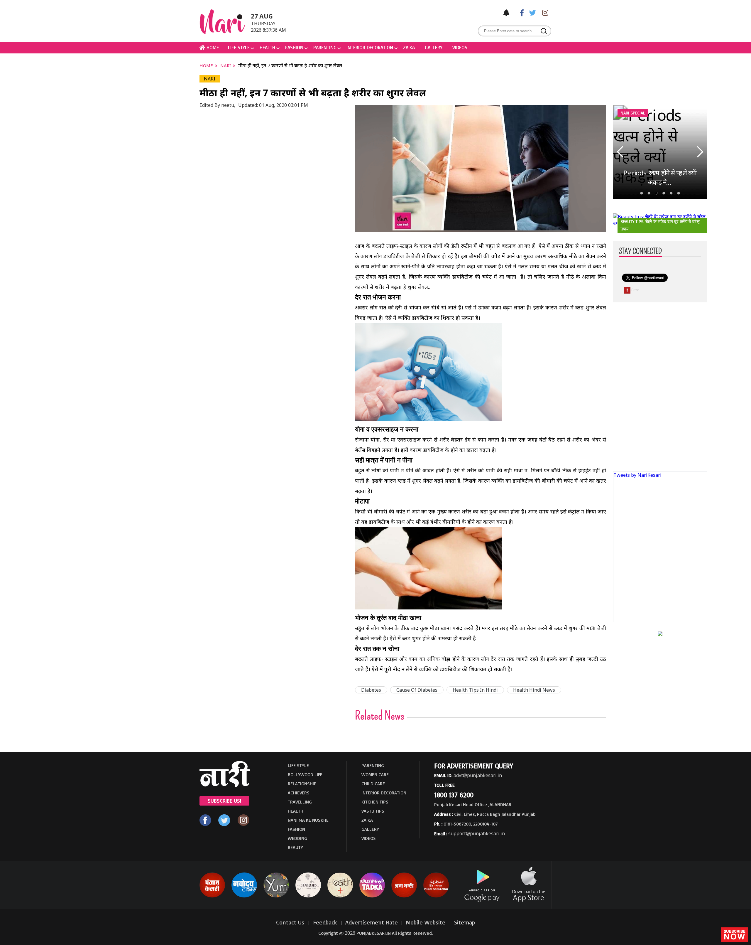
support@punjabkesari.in (476, 833)
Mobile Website (426, 922)
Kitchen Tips (374, 802)
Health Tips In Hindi (475, 690)
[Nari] (224, 785)
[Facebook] (519, 12)
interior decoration (369, 47)
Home (206, 65)
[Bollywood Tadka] (372, 896)
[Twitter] (531, 12)
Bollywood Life (305, 774)
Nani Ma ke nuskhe (308, 820)
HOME (212, 47)
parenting (324, 47)
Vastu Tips (372, 811)
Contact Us (291, 922)
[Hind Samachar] (436, 896)
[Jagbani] (404, 896)
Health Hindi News (534, 690)
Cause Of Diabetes (416, 690)
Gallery (433, 47)
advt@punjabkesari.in (478, 775)
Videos (459, 47)
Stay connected (640, 251)
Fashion (294, 47)
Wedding (297, 838)
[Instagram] (543, 12)
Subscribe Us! (224, 800)
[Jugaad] (308, 896)
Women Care (375, 774)
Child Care (373, 783)
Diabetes (371, 690)
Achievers (298, 793)
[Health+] (340, 896)
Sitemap (464, 922)
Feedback (325, 922)
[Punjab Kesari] (212, 896)
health (267, 47)
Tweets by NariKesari (637, 475)
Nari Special (632, 113)
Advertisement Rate (371, 922)
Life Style (239, 47)
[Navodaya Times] (244, 896)
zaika (409, 47)
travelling (300, 802)
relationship (302, 783)
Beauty (295, 847)
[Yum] (276, 896)
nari (226, 65)
